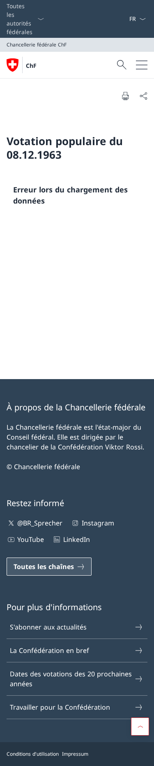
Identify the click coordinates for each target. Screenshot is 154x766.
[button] (140, 726)
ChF (31, 65)
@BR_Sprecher (39, 523)
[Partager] (143, 96)
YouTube (30, 539)
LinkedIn (76, 539)
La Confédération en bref (49, 650)
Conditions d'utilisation (33, 753)
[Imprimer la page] (125, 96)
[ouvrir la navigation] (141, 65)
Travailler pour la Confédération (60, 707)
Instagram (98, 523)
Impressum (75, 753)
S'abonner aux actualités (48, 627)
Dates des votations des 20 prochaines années (71, 678)
